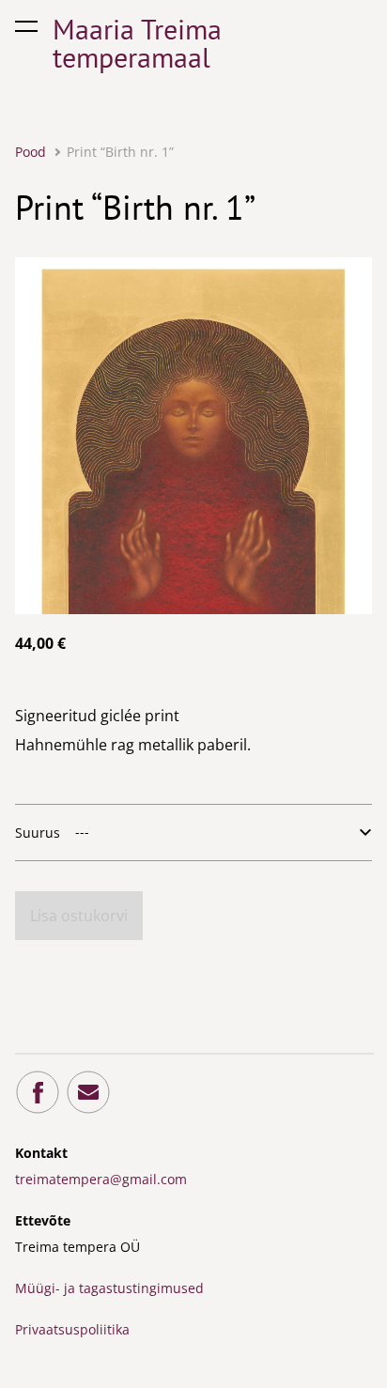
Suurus (37, 832)
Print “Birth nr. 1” (120, 152)
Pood (30, 152)
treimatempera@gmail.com (101, 1179)
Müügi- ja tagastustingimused (109, 1288)
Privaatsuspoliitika (72, 1329)
